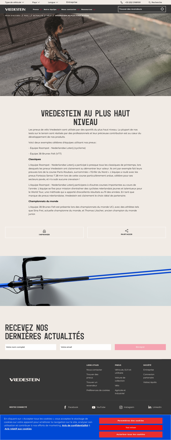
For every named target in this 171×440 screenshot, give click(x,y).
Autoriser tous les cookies (131, 434)
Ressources (86, 9)
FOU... (27, 16)
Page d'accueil (13, 16)
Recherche (157, 2)
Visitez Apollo (150, 382)
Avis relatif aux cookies (18, 428)
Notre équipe (50, 9)
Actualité (38, 16)
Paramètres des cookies (131, 420)
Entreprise (71, 2)
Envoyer (140, 347)
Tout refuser (131, 427)
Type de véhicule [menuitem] (13, 2)
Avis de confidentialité (75, 425)
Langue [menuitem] (52, 2)
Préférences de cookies (98, 390)
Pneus (36, 9)
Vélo (49, 16)
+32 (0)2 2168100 (133, 2)
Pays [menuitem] (34, 2)
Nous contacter (68, 9)
